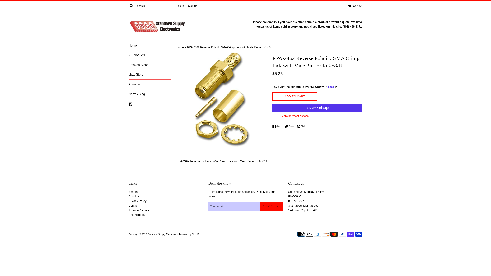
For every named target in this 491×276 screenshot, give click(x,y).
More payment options (295, 115)
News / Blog (137, 94)
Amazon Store (138, 65)
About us (135, 84)
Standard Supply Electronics (163, 234)
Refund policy (137, 214)
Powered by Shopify (189, 234)
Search (133, 191)
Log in (180, 5)
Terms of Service (139, 210)
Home (133, 45)
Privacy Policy (138, 201)
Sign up (192, 5)
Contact (133, 205)
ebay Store (136, 74)
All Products (137, 55)
